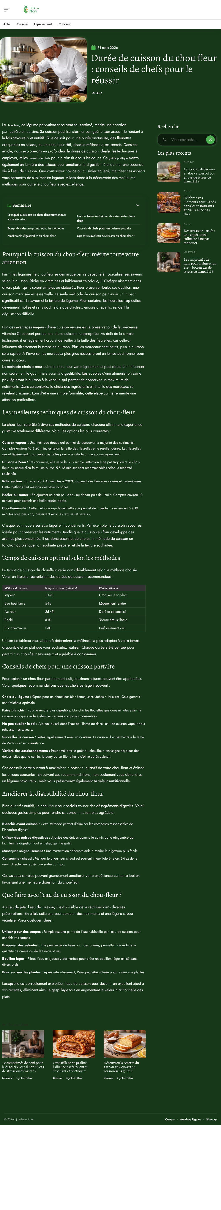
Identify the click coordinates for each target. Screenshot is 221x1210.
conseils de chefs (39, 158)
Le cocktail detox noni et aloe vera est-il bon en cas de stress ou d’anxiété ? (200, 175)
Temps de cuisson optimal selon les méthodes (36, 228)
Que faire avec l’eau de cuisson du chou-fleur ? (105, 236)
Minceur (7, 1078)
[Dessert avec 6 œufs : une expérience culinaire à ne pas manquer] (168, 233)
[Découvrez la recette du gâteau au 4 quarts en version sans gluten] (125, 1044)
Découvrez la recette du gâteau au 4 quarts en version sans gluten (121, 1067)
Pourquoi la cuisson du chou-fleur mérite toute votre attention (37, 217)
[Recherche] (214, 9)
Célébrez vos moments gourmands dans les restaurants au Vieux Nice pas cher (200, 206)
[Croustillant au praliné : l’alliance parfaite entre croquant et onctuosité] (74, 1044)
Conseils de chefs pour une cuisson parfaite (104, 228)
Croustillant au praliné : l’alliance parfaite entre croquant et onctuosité (70, 1067)
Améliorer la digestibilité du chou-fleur (32, 236)
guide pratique (118, 158)
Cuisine (97, 93)
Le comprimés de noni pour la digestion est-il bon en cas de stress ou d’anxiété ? (23, 1067)
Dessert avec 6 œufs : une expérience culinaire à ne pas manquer (199, 236)
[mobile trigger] (8, 9)
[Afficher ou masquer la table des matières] (85, 205)
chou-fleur (13, 125)
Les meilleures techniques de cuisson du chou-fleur (106, 218)
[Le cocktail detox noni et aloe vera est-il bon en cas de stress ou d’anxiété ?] (168, 172)
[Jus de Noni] (31, 9)
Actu (187, 191)
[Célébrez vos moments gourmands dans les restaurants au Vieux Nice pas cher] (168, 202)
